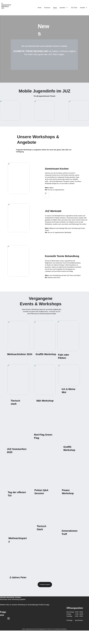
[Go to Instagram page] (8, 618)
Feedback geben (45, 584)
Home (39, 7)
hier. (47, 605)
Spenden (62, 7)
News (55, 7)
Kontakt (82, 7)
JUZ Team (74, 7)
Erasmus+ (47, 7)
